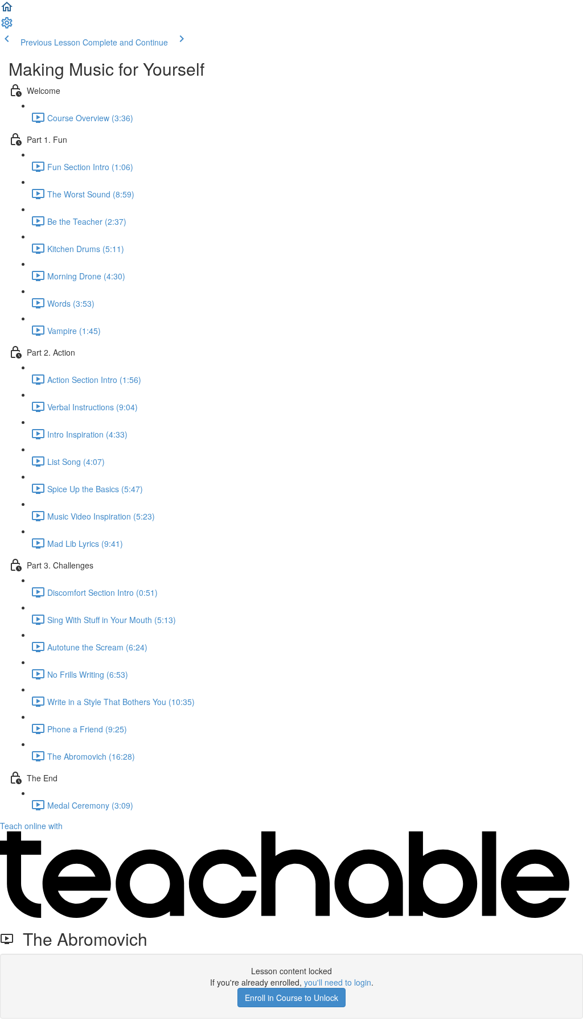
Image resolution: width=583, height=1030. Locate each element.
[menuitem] (7, 26)
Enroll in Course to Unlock (291, 997)
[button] (7, 10)
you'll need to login (337, 982)
